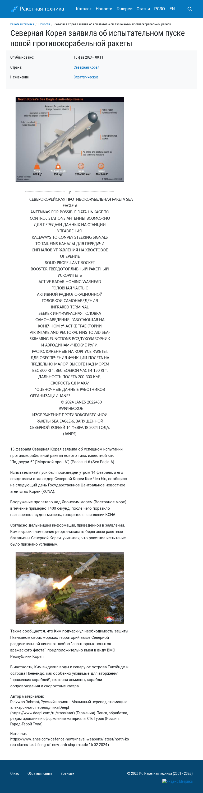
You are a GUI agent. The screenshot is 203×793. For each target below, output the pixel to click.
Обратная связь (39, 773)
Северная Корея (86, 67)
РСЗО (159, 8)
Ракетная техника (41, 9)
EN (172, 8)
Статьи (143, 8)
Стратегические (86, 77)
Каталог (83, 8)
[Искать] (188, 9)
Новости (104, 8)
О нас (14, 773)
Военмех (67, 773)
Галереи (124, 8)
